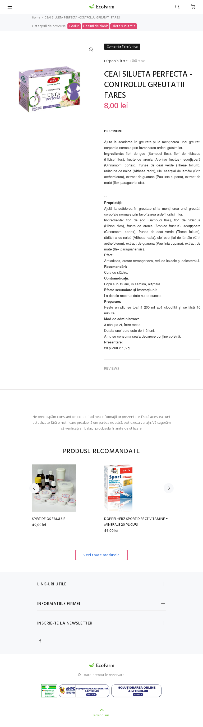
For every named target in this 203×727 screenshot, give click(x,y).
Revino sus (101, 715)
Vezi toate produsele (101, 555)
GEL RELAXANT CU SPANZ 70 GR (133, 519)
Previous (34, 488)
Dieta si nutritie (124, 26)
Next (169, 488)
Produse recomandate (101, 452)
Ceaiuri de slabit (95, 26)
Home (36, 17)
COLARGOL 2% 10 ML (52, 519)
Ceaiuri (74, 26)
